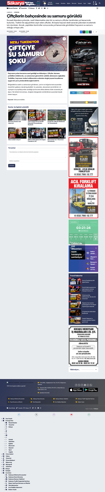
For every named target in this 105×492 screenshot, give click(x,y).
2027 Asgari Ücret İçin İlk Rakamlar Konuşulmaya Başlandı (35, 123)
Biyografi (9, 464)
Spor (10, 450)
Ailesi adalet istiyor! (14, 139)
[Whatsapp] (88, 385)
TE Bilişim (95, 408)
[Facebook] (76, 385)
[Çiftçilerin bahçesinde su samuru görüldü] (37, 53)
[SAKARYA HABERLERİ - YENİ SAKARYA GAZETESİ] (21, 3)
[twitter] (36, 414)
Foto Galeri (9, 454)
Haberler (9, 12)
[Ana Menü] (97, 8)
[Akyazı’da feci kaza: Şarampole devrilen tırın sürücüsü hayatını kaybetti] (87, 258)
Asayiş (10, 439)
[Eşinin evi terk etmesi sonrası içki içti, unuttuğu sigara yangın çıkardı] (87, 268)
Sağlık (10, 452)
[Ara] (99, 3)
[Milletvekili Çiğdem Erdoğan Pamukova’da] (37, 133)
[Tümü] (96, 369)
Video (8, 456)
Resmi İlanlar (13, 8)
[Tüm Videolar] (96, 248)
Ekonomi (11, 445)
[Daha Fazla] (90, 32)
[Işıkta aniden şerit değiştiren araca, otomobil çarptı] (87, 252)
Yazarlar (24, 8)
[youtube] (71, 414)
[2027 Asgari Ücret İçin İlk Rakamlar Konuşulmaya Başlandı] (37, 115)
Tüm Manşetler (37, 402)
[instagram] (53, 414)
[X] (79, 385)
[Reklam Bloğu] (83, 62)
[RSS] (90, 385)
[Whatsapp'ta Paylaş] (87, 32)
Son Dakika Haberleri (60, 402)
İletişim (8, 470)
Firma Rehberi (10, 460)
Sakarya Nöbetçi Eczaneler (17, 398)
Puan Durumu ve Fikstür (16, 402)
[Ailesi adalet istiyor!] (17, 133)
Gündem (11, 441)
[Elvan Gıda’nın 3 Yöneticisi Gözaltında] (57, 133)
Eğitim (10, 443)
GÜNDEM (16, 12)
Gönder (11, 165)
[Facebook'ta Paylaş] (81, 32)
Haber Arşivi (81, 402)
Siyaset (10, 448)
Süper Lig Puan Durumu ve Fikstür (19, 483)
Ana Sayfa (9, 418)
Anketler (9, 466)
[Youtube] (85, 385)
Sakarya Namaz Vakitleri (61, 398)
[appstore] (76, 390)
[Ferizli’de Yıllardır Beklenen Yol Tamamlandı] (57, 115)
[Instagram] (82, 385)
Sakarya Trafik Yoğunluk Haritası (86, 398)
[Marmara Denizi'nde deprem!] (17, 115)
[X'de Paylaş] (84, 32)
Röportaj (9, 462)
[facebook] (18, 414)
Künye (32, 8)
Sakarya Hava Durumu (38, 398)
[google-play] (91, 390)
